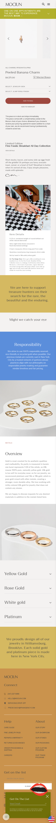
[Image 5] (44, 53)
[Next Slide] (47, 38)
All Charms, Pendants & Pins (17, 68)
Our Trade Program (40, 756)
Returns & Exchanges (14, 743)
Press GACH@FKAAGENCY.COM (21, 708)
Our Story (40, 728)
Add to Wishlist (28, 107)
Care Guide (9, 728)
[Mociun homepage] (13, 4)
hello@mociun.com (17, 698)
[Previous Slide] (8, 38)
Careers (8, 755)
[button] (43, 4)
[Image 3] (41, 53)
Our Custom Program (41, 749)
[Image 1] (37, 53)
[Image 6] (45, 53)
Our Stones (40, 738)
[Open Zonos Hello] (50, 817)
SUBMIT (28, 786)
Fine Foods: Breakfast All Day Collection (28, 145)
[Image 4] (42, 53)
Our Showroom (42, 733)
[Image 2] (39, 53)
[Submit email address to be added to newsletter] (45, 803)
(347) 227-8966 (13, 694)
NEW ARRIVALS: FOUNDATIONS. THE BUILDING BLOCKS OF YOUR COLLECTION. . (23, 13)
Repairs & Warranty (13, 738)
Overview (13, 453)
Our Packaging (42, 743)
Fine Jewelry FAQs (12, 733)
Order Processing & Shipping (13, 749)
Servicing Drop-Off (17, 703)
